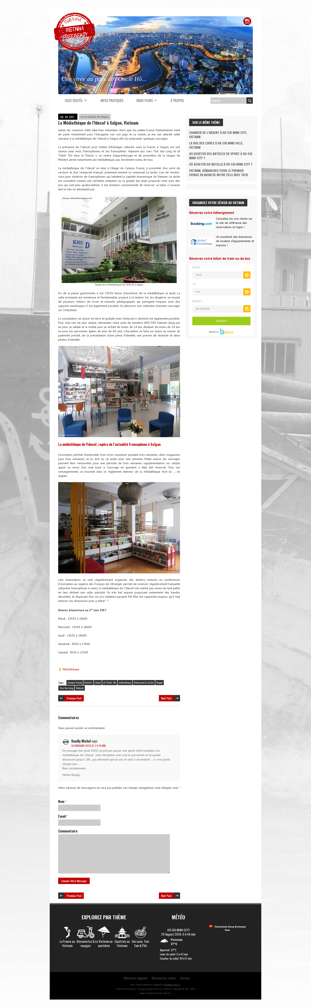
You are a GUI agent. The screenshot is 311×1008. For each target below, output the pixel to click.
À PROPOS (177, 100)
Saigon (159, 682)
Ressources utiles (164, 978)
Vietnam (80, 688)
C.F (150, 993)
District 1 (88, 682)
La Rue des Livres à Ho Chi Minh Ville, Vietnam (216, 145)
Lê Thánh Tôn (109, 682)
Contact (185, 978)
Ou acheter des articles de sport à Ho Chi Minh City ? (220, 155)
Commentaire (67, 831)
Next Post (166, 698)
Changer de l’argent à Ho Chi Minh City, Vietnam (218, 134)
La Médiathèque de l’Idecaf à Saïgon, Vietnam (98, 123)
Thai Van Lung (66, 688)
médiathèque (125, 682)
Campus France (74, 682)
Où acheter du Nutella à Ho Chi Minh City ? (220, 164)
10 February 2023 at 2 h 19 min (88, 745)
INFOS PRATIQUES (111, 100)
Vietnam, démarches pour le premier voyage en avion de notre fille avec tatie (218, 172)
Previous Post (74, 698)
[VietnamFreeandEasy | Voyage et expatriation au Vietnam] (74, 15)
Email (63, 816)
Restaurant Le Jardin (144, 682)
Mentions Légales (136, 978)
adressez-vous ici (172, 984)
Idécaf (98, 682)
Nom (62, 801)
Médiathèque (71, 669)
